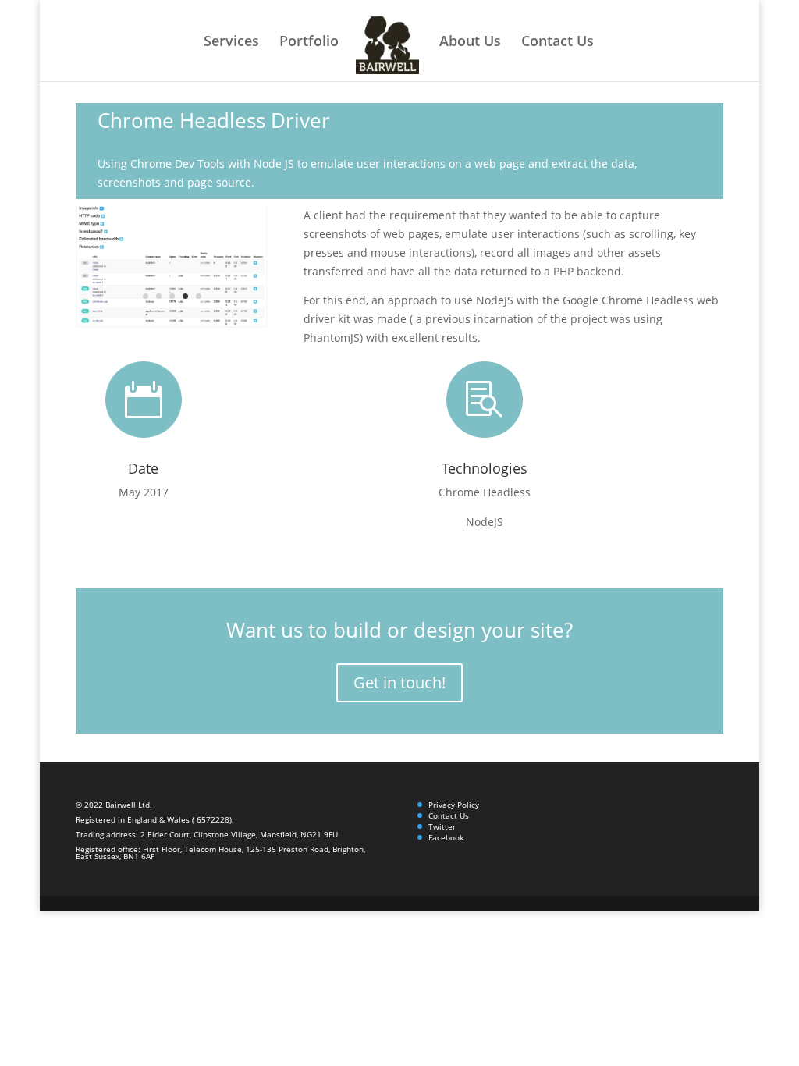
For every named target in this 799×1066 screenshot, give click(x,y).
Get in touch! (399, 682)
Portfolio (309, 42)
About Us (470, 42)
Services (231, 42)
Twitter (442, 826)
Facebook (445, 837)
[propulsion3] (172, 327)
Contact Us (557, 42)
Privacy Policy (453, 804)
